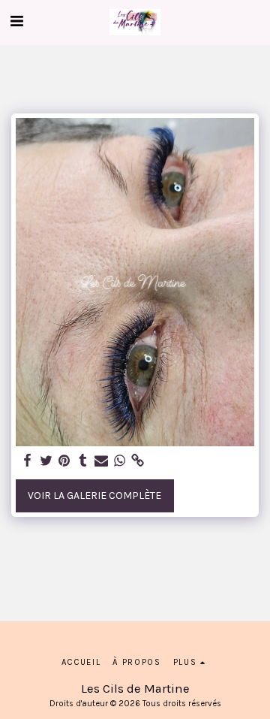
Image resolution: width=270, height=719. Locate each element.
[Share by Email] (101, 461)
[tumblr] (83, 461)
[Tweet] (46, 461)
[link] (138, 461)
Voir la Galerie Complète (94, 495)
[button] (16, 21)
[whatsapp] (120, 461)
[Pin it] (64, 461)
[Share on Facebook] (27, 461)
